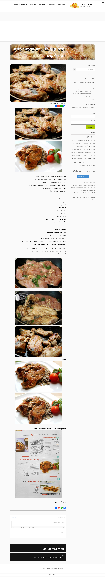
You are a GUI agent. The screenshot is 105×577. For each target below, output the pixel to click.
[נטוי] (15, 527)
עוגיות (79, 155)
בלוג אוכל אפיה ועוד (85, 6)
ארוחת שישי (87, 136)
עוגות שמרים (85, 155)
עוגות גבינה (33, 5)
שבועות (92, 165)
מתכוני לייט (81, 82)
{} (31, 527)
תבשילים (77, 85)
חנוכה (91, 140)
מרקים (80, 143)
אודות (59, 5)
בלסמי (84, 89)
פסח (89, 158)
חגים (72, 137)
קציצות (82, 162)
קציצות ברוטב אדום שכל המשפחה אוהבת (84, 197)
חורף (94, 140)
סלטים (91, 153)
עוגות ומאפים (42, 5)
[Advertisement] (52, 31)
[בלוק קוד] (27, 527)
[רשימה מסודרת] (21, 527)
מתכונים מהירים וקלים (85, 94)
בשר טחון (77, 136)
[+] (33, 527)
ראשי (63, 5)
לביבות (73, 140)
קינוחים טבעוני (92, 162)
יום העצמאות (81, 140)
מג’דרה (50, 185)
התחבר (13, 517)
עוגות (87, 152)
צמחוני (75, 158)
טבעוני (27, 5)
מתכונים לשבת (89, 146)
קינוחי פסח (86, 162)
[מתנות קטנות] (74, 5)
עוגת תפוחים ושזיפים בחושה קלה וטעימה (84, 185)
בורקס (80, 136)
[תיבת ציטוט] (25, 527)
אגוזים (93, 136)
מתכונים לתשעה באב (79, 146)
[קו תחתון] (17, 527)
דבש (74, 136)
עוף (84, 85)
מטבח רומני (84, 143)
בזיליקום (89, 89)
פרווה (84, 158)
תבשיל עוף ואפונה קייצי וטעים (87, 200)
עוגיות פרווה (74, 155)
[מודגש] (13, 527)
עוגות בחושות (82, 152)
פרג (86, 158)
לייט (85, 91)
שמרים (83, 165)
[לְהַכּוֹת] (19, 527)
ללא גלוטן (89, 143)
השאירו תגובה (87, 100)
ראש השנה (77, 162)
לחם (94, 143)
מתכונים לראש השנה (19, 5)
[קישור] (29, 527)
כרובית (76, 140)
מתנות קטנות (87, 4)
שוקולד (86, 165)
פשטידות (80, 158)
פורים (93, 158)
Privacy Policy (52, 574)
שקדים (79, 165)
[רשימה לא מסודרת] (23, 527)
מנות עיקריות (51, 5)
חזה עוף (80, 89)
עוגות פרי (90, 155)
